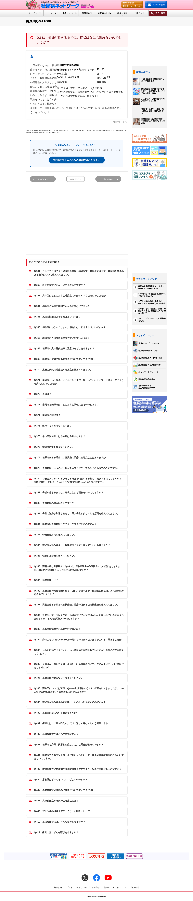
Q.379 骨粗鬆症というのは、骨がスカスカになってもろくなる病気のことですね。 (76, 468)
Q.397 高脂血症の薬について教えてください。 (58, 678)
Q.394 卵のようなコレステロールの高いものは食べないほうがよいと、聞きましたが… (79, 639)
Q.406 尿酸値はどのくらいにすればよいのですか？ (61, 779)
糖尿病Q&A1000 (38, 21)
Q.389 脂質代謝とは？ (46, 580)
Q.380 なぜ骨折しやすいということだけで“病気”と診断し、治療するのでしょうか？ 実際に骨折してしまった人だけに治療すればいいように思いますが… (79, 480)
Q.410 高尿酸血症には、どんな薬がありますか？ (59, 822)
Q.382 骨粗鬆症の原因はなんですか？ (54, 503)
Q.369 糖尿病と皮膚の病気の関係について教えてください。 (65, 359)
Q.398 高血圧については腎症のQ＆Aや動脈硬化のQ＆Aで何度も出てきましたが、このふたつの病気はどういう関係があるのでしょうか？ (79, 690)
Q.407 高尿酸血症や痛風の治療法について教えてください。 (65, 790)
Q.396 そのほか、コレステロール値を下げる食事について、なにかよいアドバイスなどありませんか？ (79, 666)
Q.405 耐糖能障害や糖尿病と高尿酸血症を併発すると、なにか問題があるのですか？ (78, 769)
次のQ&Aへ (108, 179)
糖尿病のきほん (105, 13)
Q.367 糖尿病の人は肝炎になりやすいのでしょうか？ (62, 338)
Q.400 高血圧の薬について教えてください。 (57, 713)
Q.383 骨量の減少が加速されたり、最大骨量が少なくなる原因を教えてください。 (76, 513)
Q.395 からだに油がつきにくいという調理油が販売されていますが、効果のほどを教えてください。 (79, 652)
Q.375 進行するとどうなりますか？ (53, 426)
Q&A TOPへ (75, 179)
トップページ (35, 13)
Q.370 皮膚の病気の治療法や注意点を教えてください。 (63, 369)
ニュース (52, 13)
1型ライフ (140, 13)
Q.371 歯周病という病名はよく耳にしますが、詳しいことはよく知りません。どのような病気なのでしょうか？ (79, 382)
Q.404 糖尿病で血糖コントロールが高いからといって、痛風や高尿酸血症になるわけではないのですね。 (79, 757)
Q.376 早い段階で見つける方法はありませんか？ (59, 436)
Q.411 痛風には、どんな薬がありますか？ (56, 832)
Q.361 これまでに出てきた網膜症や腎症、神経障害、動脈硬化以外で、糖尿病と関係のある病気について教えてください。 (79, 273)
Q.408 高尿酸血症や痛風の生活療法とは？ (56, 800)
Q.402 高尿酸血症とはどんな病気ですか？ (56, 734)
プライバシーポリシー (77, 887)
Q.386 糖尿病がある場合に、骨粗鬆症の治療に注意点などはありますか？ (72, 545)
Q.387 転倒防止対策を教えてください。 (55, 556)
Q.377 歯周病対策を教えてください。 (54, 447)
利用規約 (58, 887)
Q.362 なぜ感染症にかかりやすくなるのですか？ (59, 285)
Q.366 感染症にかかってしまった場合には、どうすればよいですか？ (70, 327)
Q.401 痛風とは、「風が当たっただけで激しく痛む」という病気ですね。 (72, 723)
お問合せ (95, 887)
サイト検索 (160, 13)
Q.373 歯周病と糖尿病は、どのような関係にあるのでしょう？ (66, 404)
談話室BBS (87, 13)
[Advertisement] (77, 216)
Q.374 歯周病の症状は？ (47, 415)
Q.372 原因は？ (42, 394)
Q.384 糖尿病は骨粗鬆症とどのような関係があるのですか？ (65, 524)
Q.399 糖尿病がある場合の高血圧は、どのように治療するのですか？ (70, 702)
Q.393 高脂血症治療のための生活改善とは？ (57, 629)
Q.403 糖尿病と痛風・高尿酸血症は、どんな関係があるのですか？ (68, 744)
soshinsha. (101, 896)
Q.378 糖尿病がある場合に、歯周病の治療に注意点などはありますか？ (71, 457)
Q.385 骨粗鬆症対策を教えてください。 (55, 534)
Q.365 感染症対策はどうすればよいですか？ (57, 317)
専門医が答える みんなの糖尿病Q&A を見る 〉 (76, 160)
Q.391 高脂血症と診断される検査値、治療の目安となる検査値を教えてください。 (76, 604)
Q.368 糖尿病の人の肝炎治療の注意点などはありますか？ (64, 348)
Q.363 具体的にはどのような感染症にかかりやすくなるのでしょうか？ (71, 295)
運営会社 (135, 887)
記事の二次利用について (115, 887)
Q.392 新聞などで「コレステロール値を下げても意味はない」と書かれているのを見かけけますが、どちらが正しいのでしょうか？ (79, 617)
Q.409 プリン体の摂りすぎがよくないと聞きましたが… (63, 811)
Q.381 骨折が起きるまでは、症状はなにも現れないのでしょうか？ (68, 492)
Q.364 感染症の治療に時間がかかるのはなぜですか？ (62, 306)
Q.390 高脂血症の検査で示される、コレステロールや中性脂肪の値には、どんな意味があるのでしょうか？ (79, 592)
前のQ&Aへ (43, 179)
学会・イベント (70, 13)
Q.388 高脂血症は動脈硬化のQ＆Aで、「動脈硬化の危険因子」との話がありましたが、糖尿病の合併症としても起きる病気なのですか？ (77, 568)
